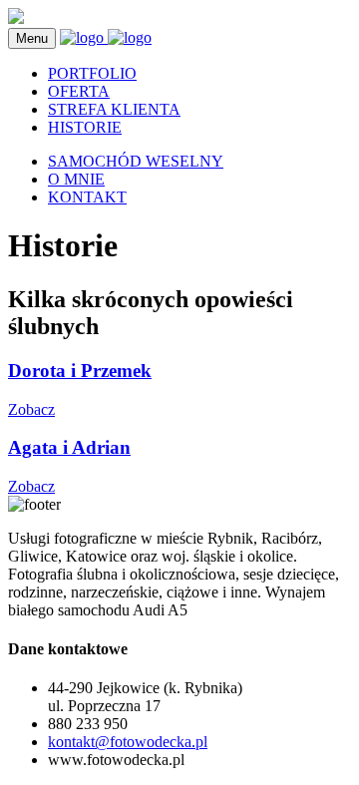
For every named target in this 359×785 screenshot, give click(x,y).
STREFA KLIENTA (114, 109)
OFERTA (79, 91)
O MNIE (76, 179)
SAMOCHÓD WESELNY (135, 161)
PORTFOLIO (92, 73)
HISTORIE (85, 127)
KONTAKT (87, 197)
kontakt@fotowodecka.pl (127, 741)
